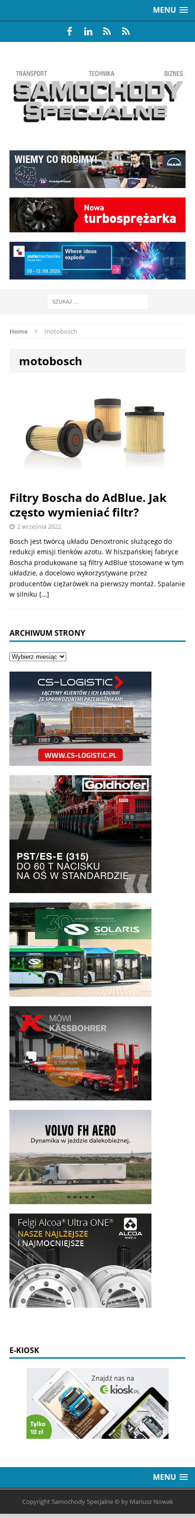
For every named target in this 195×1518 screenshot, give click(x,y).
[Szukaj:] (98, 300)
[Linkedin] (88, 31)
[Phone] (106, 31)
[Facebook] (69, 31)
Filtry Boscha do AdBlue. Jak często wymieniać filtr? (88, 505)
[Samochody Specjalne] (97, 96)
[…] (44, 594)
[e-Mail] (125, 31)
